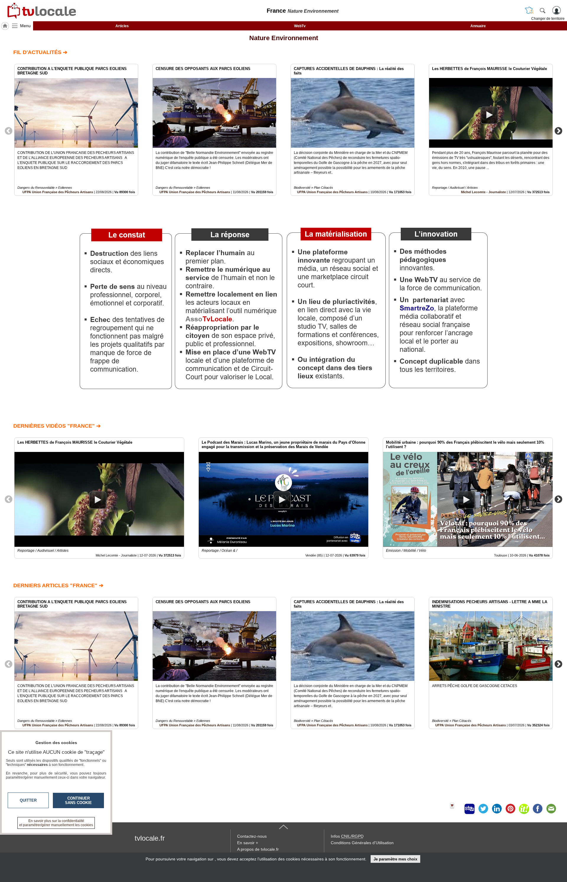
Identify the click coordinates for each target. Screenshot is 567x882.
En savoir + (247, 842)
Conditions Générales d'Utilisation (362, 842)
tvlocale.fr (150, 838)
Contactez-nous (252, 836)
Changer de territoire (548, 19)
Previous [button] (8, 130)
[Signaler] (456, 809)
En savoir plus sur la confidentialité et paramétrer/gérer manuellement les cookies (56, 823)
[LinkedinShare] (497, 809)
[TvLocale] (40, 10)
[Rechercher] (542, 10)
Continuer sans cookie (78, 800)
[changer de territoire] (529, 10)
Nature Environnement (283, 38)
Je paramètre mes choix (395, 859)
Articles (122, 26)
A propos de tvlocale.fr (258, 849)
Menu (25, 25)
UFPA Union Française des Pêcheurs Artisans (57, 192)
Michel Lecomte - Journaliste (483, 192)
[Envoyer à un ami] (551, 809)
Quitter (28, 800)
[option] (76, 130)
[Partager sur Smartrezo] (469, 809)
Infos (347, 836)
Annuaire (478, 26)
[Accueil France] (5, 26)
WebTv (300, 26)
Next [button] (558, 130)
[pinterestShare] (510, 809)
